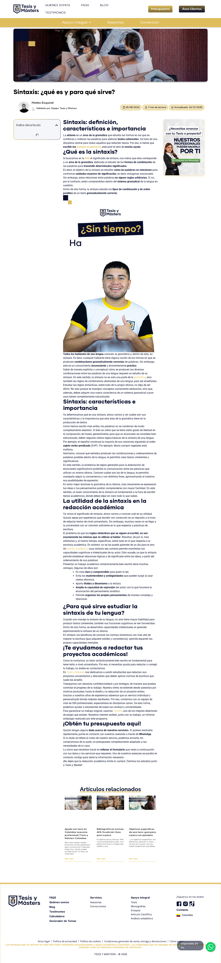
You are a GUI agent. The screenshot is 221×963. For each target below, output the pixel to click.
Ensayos (135, 910)
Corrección (149, 22)
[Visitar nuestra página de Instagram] (185, 903)
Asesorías (115, 22)
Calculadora (56, 916)
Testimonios (57, 911)
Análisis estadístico (142, 918)
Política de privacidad (65, 941)
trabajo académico (77, 548)
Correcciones (98, 906)
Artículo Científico (141, 914)
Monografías (138, 906)
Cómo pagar (176, 941)
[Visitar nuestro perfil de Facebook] (179, 903)
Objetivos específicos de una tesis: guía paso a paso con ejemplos (142, 832)
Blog (52, 906)
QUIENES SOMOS (57, 5)
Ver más (69, 859)
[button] (160, 9)
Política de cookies (90, 941)
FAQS (85, 5)
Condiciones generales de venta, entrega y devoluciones (135, 941)
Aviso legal (44, 941)
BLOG (104, 5)
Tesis (134, 902)
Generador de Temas (62, 921)
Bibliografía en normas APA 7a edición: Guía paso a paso (110, 832)
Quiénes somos (59, 902)
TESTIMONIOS (55, 12)
